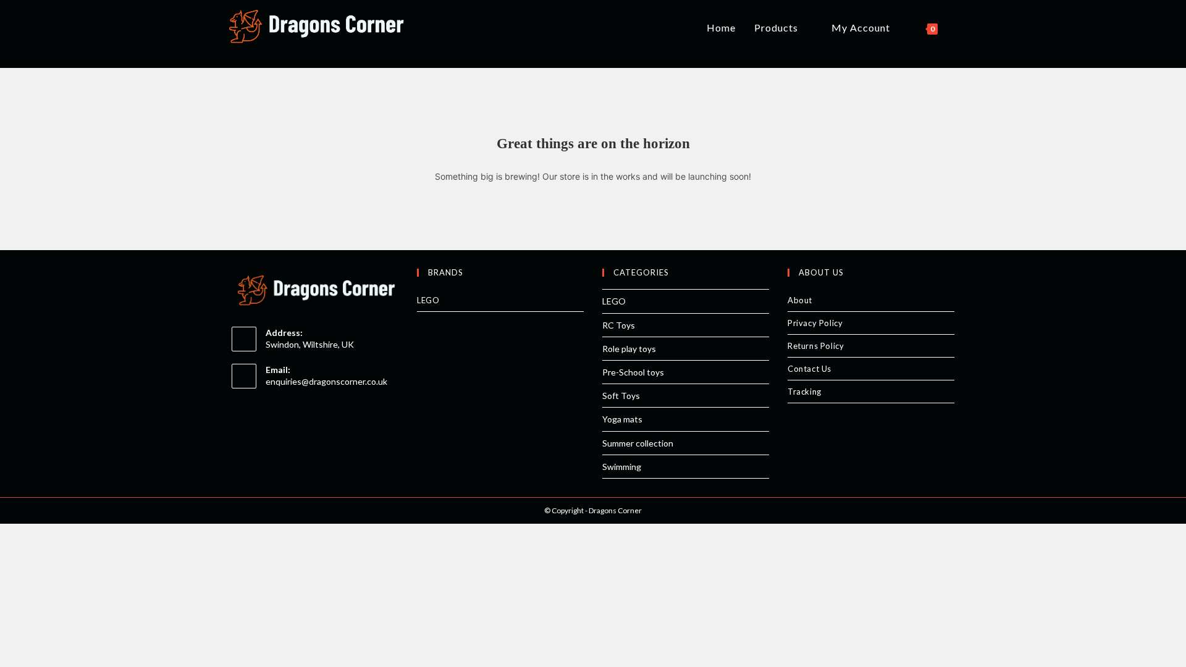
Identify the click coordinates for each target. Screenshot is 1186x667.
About (800, 300)
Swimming (621, 466)
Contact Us (809, 369)
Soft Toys (621, 395)
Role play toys (629, 348)
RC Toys (618, 325)
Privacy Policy (815, 323)
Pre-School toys (633, 372)
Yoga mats (622, 419)
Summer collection (637, 443)
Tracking (805, 391)
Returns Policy (816, 346)
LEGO (428, 300)
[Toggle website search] (960, 28)
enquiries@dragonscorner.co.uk (326, 381)
